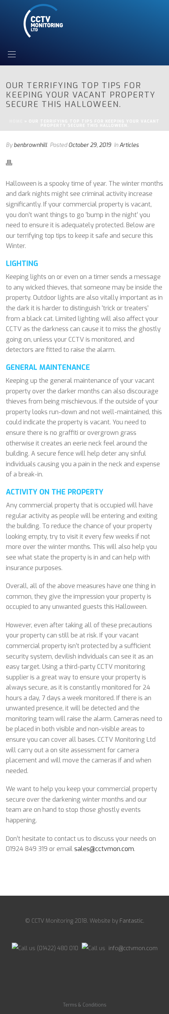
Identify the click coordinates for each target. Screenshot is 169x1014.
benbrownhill (30, 145)
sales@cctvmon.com (104, 849)
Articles (129, 145)
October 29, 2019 (89, 145)
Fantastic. (131, 921)
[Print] (13, 162)
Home (16, 121)
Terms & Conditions (85, 1005)
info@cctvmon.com (132, 948)
